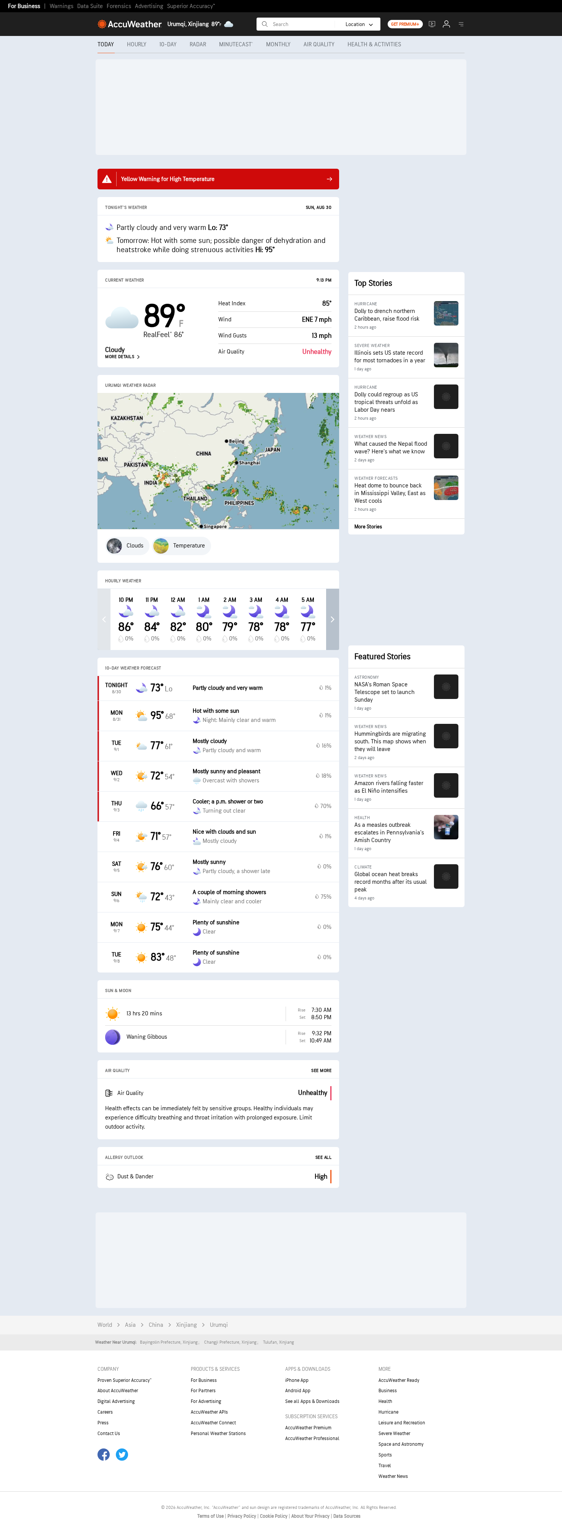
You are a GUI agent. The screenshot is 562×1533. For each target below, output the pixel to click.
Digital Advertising (116, 1401)
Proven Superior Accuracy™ (124, 1380)
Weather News (393, 1476)
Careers (105, 1412)
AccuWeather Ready (398, 1380)
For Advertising (206, 1401)
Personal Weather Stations (218, 1433)
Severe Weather (394, 1433)
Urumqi (219, 1325)
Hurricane (388, 1412)
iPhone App (297, 1380)
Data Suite (90, 6)
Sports (385, 1455)
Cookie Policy (274, 1516)
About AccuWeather (117, 1391)
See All (323, 1157)
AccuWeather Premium (308, 1428)
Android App (297, 1391)
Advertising (149, 6)
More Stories (368, 526)
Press (103, 1423)
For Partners (203, 1391)
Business (387, 1391)
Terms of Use (211, 1516)
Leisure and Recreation (401, 1423)
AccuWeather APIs (209, 1412)
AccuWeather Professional (312, 1438)
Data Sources (347, 1516)
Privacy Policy (242, 1516)
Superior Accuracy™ (191, 6)
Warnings (61, 6)
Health (385, 1401)
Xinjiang (186, 1325)
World (104, 1325)
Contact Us (108, 1433)
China (156, 1325)
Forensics (119, 6)
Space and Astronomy (401, 1444)
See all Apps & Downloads (312, 1401)
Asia (130, 1325)
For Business (24, 6)
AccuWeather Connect (213, 1423)
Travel (384, 1466)
